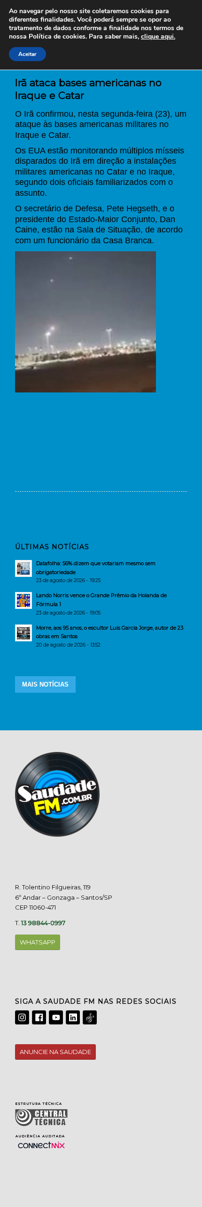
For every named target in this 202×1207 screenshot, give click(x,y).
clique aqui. (158, 36)
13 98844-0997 (43, 923)
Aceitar (27, 54)
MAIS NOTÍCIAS (45, 684)
